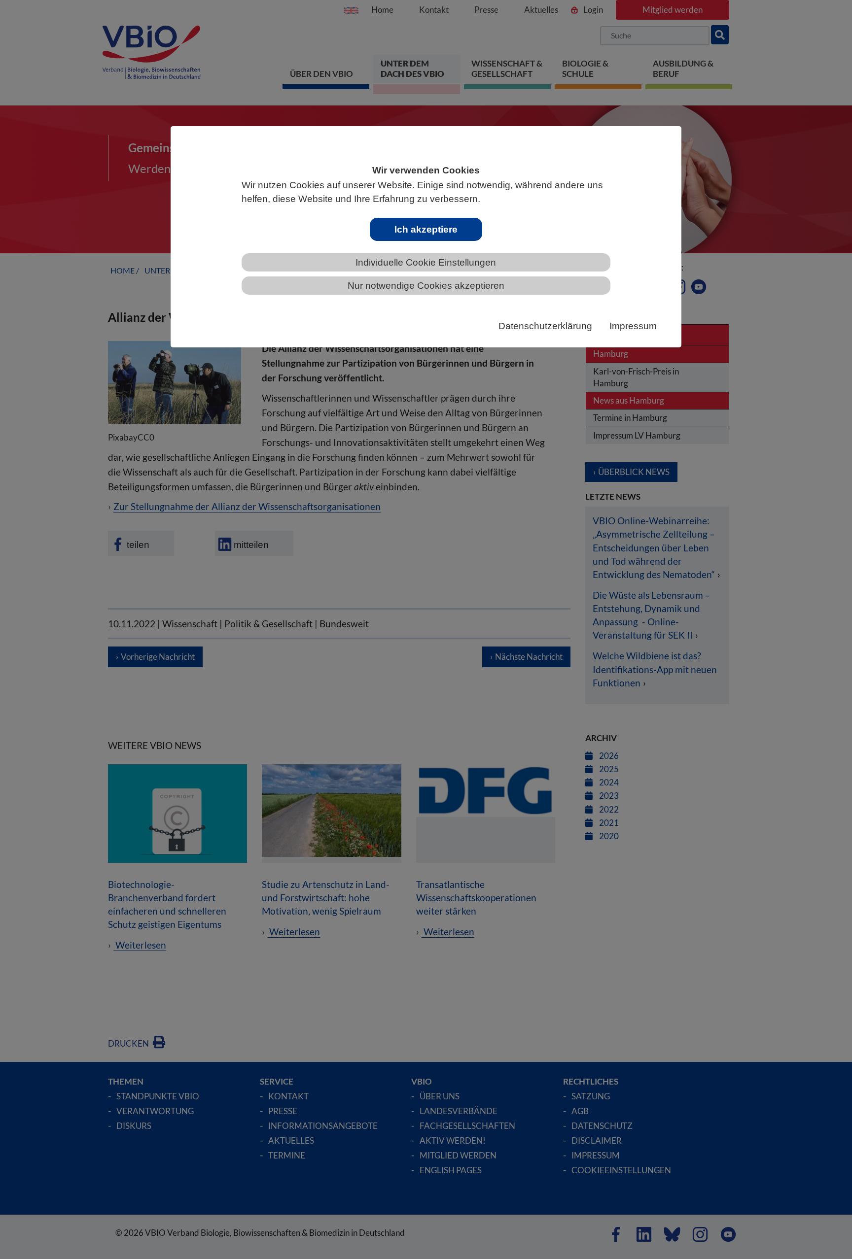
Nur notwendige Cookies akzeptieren (426, 285)
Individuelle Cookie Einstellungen (425, 262)
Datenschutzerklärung (545, 326)
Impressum (633, 326)
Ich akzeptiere (426, 229)
